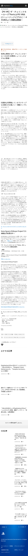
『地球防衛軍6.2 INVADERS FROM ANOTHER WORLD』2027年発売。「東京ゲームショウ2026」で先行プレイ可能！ (21, 460)
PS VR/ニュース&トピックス (19, 334)
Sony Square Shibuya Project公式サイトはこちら (12, 307)
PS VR (2, 334)
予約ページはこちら (5, 259)
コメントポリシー (5, 552)
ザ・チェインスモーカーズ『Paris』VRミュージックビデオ (14, 337)
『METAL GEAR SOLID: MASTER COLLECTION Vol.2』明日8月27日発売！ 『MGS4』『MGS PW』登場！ (21, 436)
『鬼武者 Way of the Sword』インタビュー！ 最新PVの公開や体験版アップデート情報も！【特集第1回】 (21, 471)
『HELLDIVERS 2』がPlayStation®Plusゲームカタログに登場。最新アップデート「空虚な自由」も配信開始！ (14, 410)
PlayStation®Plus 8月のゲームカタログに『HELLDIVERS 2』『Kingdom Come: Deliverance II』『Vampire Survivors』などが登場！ (13, 368)
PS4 (2, 337)
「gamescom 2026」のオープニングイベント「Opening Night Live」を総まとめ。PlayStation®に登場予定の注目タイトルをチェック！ (21, 449)
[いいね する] (8, 373)
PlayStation (8, 5)
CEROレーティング (18, 550)
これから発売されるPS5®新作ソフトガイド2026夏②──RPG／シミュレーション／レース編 (21, 504)
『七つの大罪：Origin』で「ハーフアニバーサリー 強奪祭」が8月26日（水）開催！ (21, 516)
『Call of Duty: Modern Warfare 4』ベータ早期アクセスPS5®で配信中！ (20, 493)
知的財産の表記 (5, 550)
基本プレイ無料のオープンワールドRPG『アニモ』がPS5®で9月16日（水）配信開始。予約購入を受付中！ (14, 389)
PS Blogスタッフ (9, 43)
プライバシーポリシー (19, 546)
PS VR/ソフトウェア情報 (9, 334)
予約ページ (9, 241)
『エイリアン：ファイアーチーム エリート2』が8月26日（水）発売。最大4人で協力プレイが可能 (21, 482)
